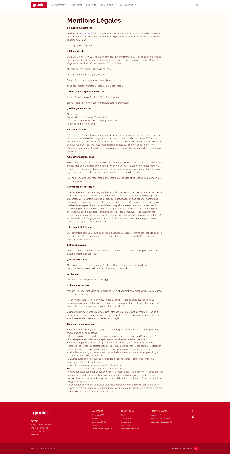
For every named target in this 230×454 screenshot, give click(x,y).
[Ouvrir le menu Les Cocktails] (115, 5)
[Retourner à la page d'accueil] (39, 5)
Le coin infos (126, 5)
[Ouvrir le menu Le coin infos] (134, 5)
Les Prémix (76, 5)
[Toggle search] (197, 4)
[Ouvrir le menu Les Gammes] (66, 5)
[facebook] (192, 411)
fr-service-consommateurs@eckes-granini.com (98, 80)
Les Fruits (91, 5)
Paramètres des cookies (182, 448)
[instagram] (192, 416)
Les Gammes (57, 5)
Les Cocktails (106, 5)
